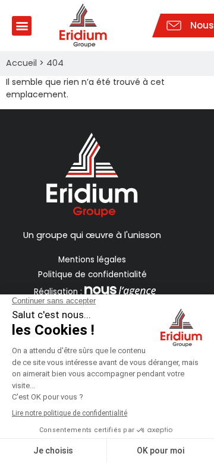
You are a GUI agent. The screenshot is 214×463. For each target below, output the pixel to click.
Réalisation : (58, 291)
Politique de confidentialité (92, 274)
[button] (22, 26)
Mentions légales (92, 259)
